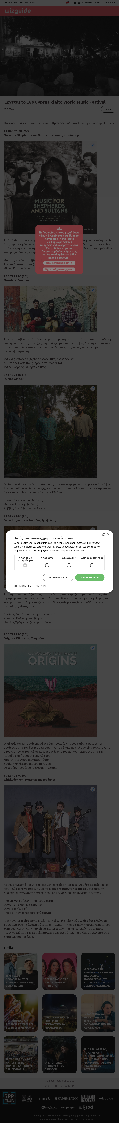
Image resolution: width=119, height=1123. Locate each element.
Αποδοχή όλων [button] (90, 577)
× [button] (108, 534)
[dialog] (59, 561)
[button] (30, 586)
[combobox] (103, 534)
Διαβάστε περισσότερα (72, 550)
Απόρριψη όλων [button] (58, 577)
